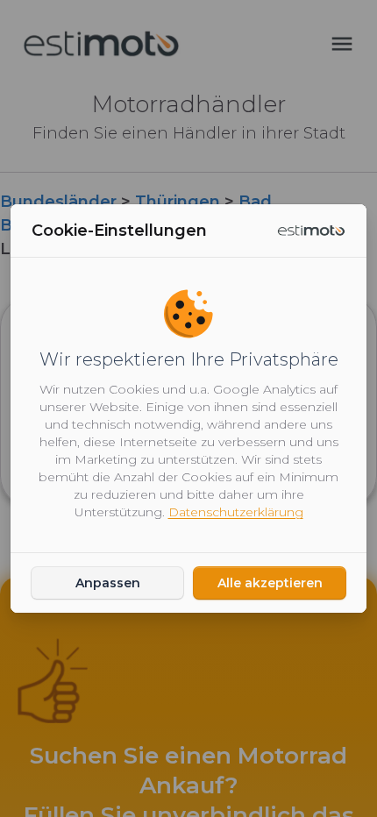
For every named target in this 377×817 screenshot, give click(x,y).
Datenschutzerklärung (235, 512)
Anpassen (107, 583)
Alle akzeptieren (270, 583)
